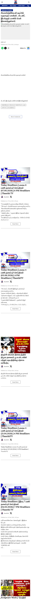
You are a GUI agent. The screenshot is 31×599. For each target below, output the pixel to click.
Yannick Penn (18, 105)
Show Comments (15, 116)
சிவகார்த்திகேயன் (11, 107)
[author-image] (2, 197)
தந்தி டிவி (3, 42)
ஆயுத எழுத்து (13, 5)
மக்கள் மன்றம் (21, 5)
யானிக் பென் (4, 107)
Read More (15, 224)
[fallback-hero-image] (15, 175)
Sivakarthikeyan (5, 105)
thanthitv (6, 197)
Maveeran (12, 105)
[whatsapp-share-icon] (2, 49)
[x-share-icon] (5, 49)
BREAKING (5, 5)
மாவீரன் (24, 105)
